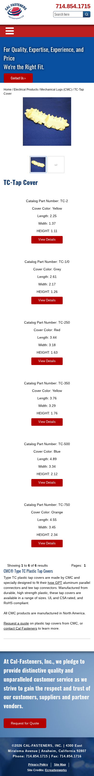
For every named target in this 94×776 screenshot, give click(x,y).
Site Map (60, 764)
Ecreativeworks (56, 770)
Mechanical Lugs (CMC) (56, 89)
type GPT (55, 583)
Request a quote (16, 623)
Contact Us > (18, 78)
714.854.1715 (73, 6)
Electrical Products (26, 89)
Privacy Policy (38, 764)
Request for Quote (25, 723)
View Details (47, 239)
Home (8, 89)
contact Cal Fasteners (20, 628)
